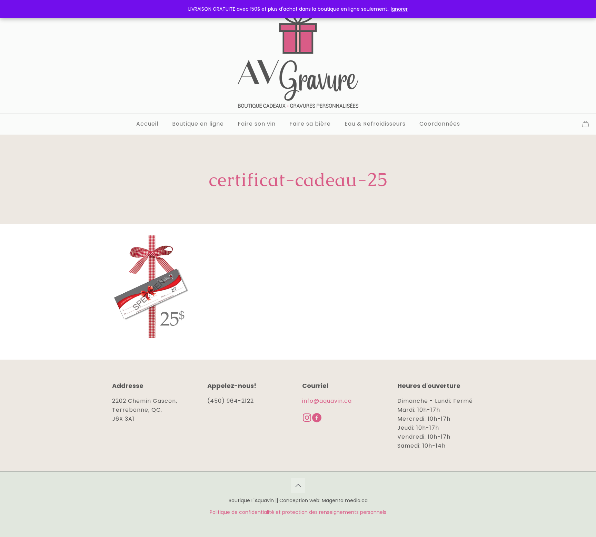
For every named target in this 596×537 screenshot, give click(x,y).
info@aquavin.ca (327, 401)
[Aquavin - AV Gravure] (298, 56)
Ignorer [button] (399, 9)
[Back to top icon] (298, 485)
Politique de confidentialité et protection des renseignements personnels (298, 512)
